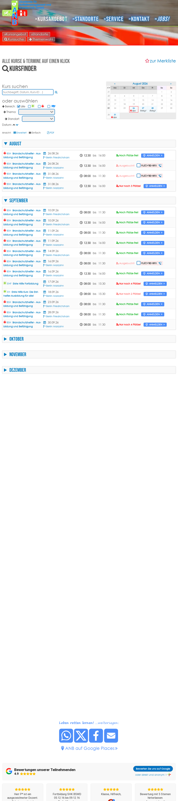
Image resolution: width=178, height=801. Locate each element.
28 (152, 108)
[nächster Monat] (171, 84)
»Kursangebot (15, 34)
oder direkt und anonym (149, 775)
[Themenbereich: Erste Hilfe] (33, 106)
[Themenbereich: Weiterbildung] (53, 106)
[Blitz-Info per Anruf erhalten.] (160, 165)
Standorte (87, 18)
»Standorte (39, 34)
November (17, 354)
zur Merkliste (163, 61)
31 (115, 114)
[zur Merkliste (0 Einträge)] (147, 61)
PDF (52, 132)
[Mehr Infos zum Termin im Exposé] (45, 153)
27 (143, 108)
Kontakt (140, 18)
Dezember (17, 370)
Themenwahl (42, 39)
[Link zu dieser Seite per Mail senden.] (111, 742)
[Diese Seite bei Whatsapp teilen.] (66, 742)
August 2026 (140, 83)
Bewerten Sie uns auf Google (153, 768)
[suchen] (56, 92)
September (18, 200)
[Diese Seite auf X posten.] (81, 742)
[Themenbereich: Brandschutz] (43, 106)
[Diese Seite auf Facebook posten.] (96, 742)
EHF (22, 283)
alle (23, 106)
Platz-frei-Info (148, 165)
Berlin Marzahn (55, 167)
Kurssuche (16, 39)
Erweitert (21, 132)
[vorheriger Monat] (115, 84)
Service (114, 18)
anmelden (153, 155)
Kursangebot (52, 18)
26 (134, 108)
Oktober (16, 339)
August (15, 143)
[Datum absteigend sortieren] (17, 125)
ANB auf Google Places (90, 748)
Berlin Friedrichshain (58, 157)
